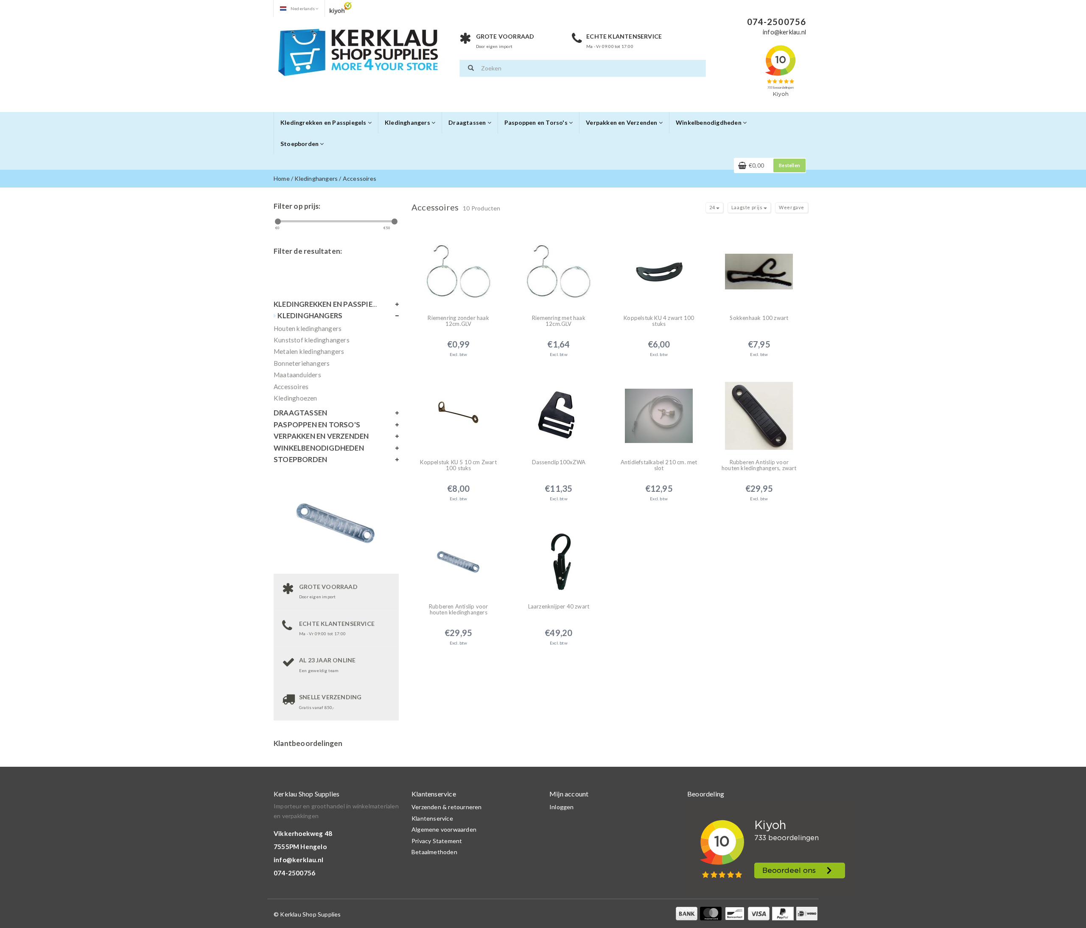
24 (712, 207)
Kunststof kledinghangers (312, 340)
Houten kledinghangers (307, 328)
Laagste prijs (747, 207)
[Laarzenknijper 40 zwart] (558, 555)
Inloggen (561, 806)
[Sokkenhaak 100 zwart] (759, 266)
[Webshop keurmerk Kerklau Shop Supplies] (340, 7)
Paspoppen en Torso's (536, 122)
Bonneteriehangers (302, 363)
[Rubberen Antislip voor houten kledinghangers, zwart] (759, 410)
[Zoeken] (470, 68)
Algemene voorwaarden (443, 829)
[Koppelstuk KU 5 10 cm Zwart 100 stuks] (458, 410)
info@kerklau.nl (298, 860)
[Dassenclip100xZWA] (558, 410)
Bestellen (789, 165)
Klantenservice (432, 818)
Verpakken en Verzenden (622, 122)
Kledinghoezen (295, 398)
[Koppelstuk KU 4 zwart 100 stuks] (659, 266)
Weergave (791, 207)
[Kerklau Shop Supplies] (358, 51)
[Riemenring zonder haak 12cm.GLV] (458, 266)
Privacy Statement (436, 840)
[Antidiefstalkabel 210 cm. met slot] (659, 410)
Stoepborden (300, 143)
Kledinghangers (408, 122)
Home (282, 178)
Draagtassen (467, 122)
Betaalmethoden (434, 851)
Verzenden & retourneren (446, 806)
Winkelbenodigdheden (709, 122)
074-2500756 (294, 873)
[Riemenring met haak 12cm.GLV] (558, 266)
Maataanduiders (297, 374)
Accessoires (359, 178)
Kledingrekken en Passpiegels (324, 122)
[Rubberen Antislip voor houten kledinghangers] (458, 555)
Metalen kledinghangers (309, 351)
